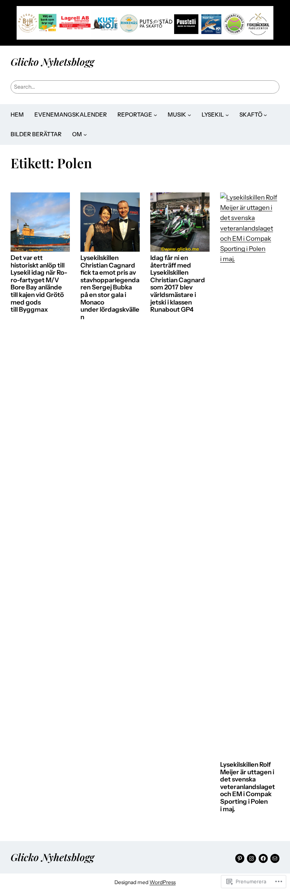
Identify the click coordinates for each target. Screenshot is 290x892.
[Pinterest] (239, 858)
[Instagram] (251, 858)
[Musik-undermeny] (189, 114)
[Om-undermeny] (85, 134)
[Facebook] (263, 858)
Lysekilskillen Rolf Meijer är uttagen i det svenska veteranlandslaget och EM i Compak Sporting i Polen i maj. (247, 786)
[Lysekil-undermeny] (227, 114)
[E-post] (274, 858)
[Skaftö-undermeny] (265, 114)
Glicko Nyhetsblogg (52, 61)
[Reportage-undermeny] (155, 114)
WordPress (163, 882)
